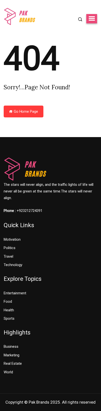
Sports (9, 318)
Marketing (11, 355)
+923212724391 (29, 210)
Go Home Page (25, 111)
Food (8, 301)
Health (9, 310)
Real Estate (13, 363)
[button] (91, 18)
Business (11, 346)
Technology (13, 265)
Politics (9, 248)
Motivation (12, 239)
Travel (8, 256)
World (8, 372)
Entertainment (15, 293)
